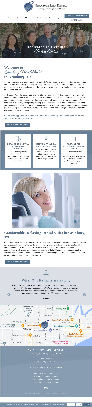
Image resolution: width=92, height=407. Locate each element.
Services (22, 18)
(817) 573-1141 (38, 367)
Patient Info (32, 18)
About (16, 18)
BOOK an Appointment (77, 16)
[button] (8, 293)
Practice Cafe (63, 393)
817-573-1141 (76, 20)
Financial (43, 18)
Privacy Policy (47, 393)
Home (10, 18)
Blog (57, 18)
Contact (51, 18)
